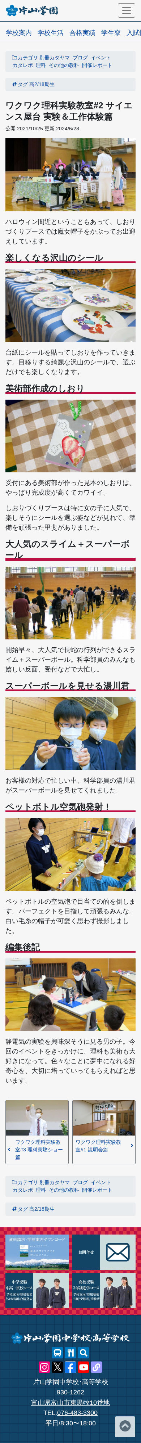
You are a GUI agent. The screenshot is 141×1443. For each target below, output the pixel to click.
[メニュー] (126, 10)
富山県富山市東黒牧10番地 (70, 1402)
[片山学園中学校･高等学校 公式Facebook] (70, 1367)
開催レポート (97, 65)
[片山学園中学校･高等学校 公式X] (57, 1367)
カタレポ (23, 65)
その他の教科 (64, 65)
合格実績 (82, 32)
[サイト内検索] (83, 1353)
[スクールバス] (57, 1353)
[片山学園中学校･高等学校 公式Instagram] (44, 1367)
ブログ (80, 57)
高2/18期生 (42, 84)
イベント (101, 57)
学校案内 (19, 32)
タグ (23, 84)
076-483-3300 (77, 1412)
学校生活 (51, 32)
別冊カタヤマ (54, 57)
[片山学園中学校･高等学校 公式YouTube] (83, 1367)
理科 (41, 65)
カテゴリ (28, 57)
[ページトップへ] (125, 1426)
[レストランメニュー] (70, 1353)
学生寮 (111, 32)
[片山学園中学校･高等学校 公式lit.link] (96, 1367)
